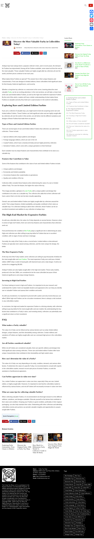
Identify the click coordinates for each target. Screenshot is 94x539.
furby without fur (79, 517)
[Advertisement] (47, 21)
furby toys (86, 511)
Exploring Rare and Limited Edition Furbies (76, 98)
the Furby (28, 231)
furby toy (78, 511)
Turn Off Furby (79, 531)
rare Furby (28, 191)
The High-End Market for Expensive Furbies (75, 109)
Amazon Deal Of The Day (91, 5)
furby (8, 38)
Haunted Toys (69, 519)
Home (4, 38)
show (16, 416)
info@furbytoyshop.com (43, 478)
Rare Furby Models (70, 528)
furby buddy (68, 490)
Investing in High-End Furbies (77, 115)
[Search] (85, 5)
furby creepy (69, 496)
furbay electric (69, 484)
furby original (69, 508)
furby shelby (69, 511)
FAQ (69, 118)
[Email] (91, 24)
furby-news (48, 47)
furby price (36, 47)
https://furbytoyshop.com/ (43, 476)
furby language (69, 505)
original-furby (54, 47)
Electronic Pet (80, 478)
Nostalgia (79, 522)
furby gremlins (69, 499)
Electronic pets (69, 481)
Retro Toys (81, 528)
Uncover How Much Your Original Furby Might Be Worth (55, 446)
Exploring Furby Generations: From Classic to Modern (8, 447)
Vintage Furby (69, 534)
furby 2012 (77, 487)
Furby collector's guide (71, 493)
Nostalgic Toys (69, 525)
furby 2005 (68, 487)
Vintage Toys (79, 534)
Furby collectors (85, 493)
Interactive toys (69, 522)
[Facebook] (91, 12)
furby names (81, 505)
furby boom (30, 47)
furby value (42, 47)
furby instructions (70, 502)
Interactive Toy (79, 519)
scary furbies (69, 531)
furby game (78, 496)
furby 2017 (86, 487)
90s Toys (77, 475)
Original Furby (79, 525)
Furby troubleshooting (82, 514)
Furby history (80, 499)
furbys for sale (80, 508)
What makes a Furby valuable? (78, 121)
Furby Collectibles (79, 490)
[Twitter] (91, 16)
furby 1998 (87, 484)
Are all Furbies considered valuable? (79, 123)
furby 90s (79, 484)
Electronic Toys (80, 481)
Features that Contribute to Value (78, 106)
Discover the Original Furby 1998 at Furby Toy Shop (24, 447)
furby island (81, 502)
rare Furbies (23, 259)
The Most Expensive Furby (77, 113)
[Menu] (2, 5)
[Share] (91, 28)
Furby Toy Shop (43, 469)
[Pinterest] (91, 20)
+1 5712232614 (41, 474)
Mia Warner (19, 47)
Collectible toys (69, 478)
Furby (10, 92)
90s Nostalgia (69, 475)
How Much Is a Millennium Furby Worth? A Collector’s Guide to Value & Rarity (83, 64)
